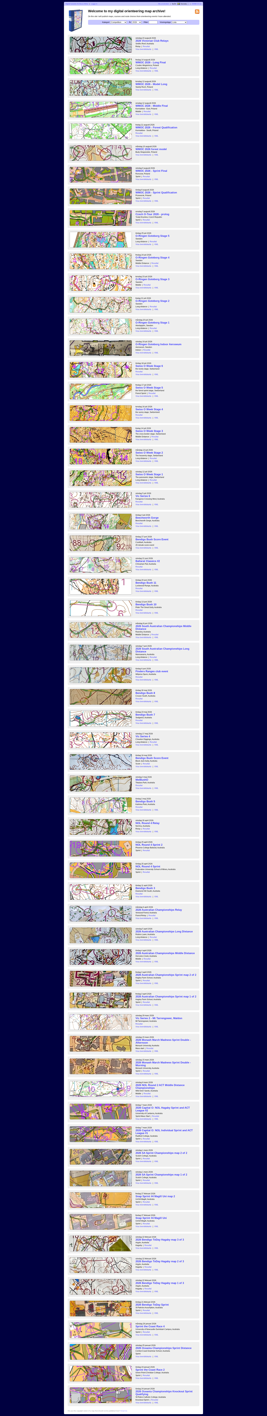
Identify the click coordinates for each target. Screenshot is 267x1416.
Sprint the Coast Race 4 (150, 1326)
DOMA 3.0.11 (196, 4)
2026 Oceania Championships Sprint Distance (163, 1348)
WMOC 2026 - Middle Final (152, 105)
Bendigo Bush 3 (145, 888)
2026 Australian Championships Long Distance (164, 931)
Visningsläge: (165, 22)
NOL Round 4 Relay (147, 823)
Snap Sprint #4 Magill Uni (151, 1218)
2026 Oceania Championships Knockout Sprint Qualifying (164, 1393)
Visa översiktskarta (143, 49)
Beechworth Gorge (147, 517)
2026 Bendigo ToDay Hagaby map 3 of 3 (160, 1239)
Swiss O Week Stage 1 (149, 474)
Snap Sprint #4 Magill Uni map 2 (155, 1196)
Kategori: (106, 22)
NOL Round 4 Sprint (148, 866)
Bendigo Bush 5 (145, 801)
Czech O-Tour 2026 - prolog (152, 214)
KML (156, 49)
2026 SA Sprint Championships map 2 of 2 (161, 1153)
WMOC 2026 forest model (151, 149)
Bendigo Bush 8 (145, 693)
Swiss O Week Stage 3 (149, 431)
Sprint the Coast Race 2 (150, 1369)
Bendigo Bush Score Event (152, 539)
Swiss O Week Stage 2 (149, 452)
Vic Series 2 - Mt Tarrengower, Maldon (159, 1018)
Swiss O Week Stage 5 (149, 387)
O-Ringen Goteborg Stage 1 (152, 322)
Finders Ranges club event (152, 671)
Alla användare (163, 4)
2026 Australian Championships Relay (159, 909)
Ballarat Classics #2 (148, 561)
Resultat (146, 46)
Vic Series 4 (143, 736)
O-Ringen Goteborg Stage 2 (152, 300)
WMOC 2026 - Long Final (151, 62)
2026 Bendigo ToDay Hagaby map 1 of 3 (160, 1283)
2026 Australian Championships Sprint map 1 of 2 (166, 996)
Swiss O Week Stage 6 (149, 366)
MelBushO (142, 779)
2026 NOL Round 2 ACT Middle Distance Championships (160, 1086)
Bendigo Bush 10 (146, 604)
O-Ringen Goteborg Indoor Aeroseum (158, 344)
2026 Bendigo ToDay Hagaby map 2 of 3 (160, 1261)
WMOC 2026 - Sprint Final (151, 170)
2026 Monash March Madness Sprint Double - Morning (163, 1064)
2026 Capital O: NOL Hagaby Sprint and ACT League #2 (163, 1109)
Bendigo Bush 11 (146, 582)
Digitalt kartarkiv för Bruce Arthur (77, 4)
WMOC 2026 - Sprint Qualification (156, 192)
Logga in (94, 4)
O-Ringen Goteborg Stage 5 (152, 235)
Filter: (146, 22)
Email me (124, 1411)
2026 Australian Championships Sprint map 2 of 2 (166, 974)
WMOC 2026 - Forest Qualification (156, 127)
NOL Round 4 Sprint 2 (149, 844)
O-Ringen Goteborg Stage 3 (152, 279)
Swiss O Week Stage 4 (149, 409)
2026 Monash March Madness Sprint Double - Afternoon (163, 1041)
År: (130, 22)
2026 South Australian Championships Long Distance (162, 650)
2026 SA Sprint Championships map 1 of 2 (161, 1174)
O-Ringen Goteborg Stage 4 (152, 257)
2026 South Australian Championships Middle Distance (163, 627)
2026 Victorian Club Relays (152, 40)
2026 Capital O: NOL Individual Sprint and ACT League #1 (164, 1132)
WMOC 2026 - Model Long (151, 84)
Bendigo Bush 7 (145, 714)
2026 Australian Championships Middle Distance (165, 953)
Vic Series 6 (143, 496)
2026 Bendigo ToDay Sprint (152, 1304)
